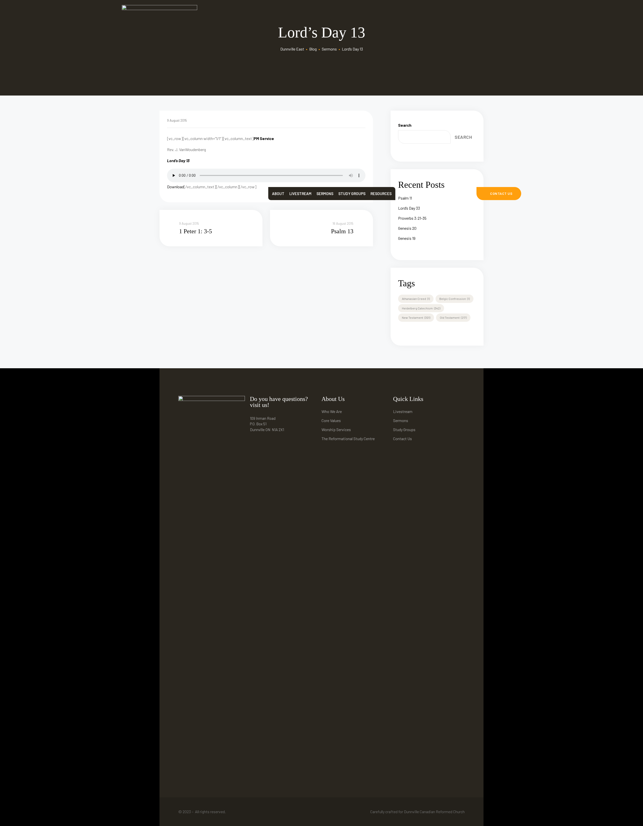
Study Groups (351, 193)
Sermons (324, 193)
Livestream (300, 193)
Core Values (331, 420)
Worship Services (336, 429)
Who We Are (332, 411)
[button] (498, 193)
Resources (381, 193)
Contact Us (402, 438)
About (278, 193)
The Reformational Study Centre (348, 438)
